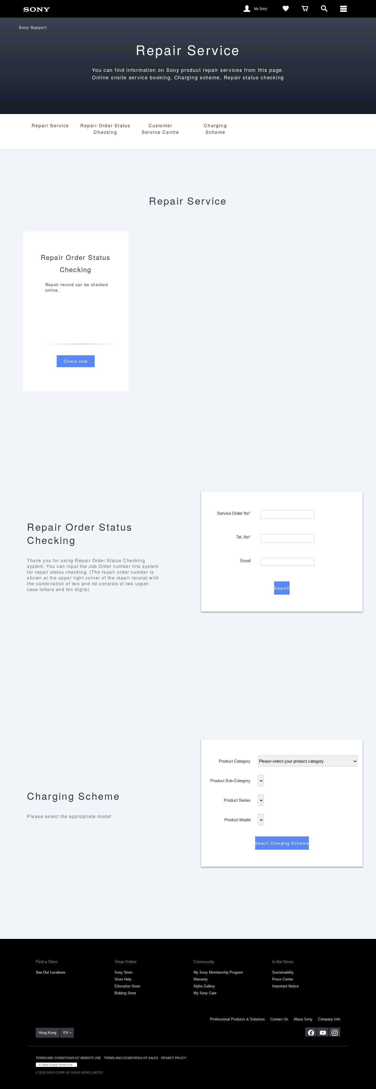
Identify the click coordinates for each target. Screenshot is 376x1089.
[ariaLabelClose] (343, 9)
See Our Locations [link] (51, 972)
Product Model (237, 818)
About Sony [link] (303, 1019)
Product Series (237, 798)
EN (65, 1032)
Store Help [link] (123, 979)
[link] (36, 8)
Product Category (234, 759)
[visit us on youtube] (322, 1032)
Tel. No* (243, 535)
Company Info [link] (329, 1019)
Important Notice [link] (285, 986)
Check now (76, 361)
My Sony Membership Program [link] (218, 972)
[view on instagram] (334, 1032)
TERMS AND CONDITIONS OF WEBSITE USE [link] (68, 1058)
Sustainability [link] (283, 972)
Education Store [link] (127, 986)
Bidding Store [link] (125, 993)
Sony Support (33, 27)
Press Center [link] (282, 979)
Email (245, 558)
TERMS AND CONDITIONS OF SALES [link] (131, 1058)
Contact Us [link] (279, 1019)
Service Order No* (233, 511)
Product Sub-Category (230, 779)
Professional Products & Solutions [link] (237, 1019)
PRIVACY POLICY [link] (173, 1058)
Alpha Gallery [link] (204, 986)
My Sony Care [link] (205, 993)
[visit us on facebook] (311, 1032)
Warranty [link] (201, 979)
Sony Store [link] (123, 972)
